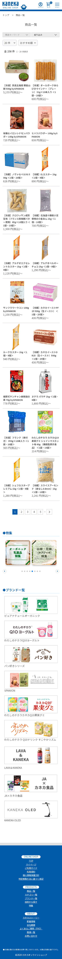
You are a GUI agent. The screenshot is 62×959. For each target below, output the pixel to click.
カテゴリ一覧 (31, 894)
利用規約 (31, 871)
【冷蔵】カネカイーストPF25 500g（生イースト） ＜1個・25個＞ (45, 311)
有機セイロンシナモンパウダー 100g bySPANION (16, 135)
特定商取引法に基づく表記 (31, 878)
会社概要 (31, 925)
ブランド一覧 (31, 898)
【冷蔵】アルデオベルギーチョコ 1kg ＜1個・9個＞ (45, 265)
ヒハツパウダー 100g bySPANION (45, 135)
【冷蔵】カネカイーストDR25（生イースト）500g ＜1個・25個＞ (45, 355)
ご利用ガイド (31, 868)
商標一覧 (31, 932)
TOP (31, 860)
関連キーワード (12, 34)
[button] (5, 570)
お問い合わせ (31, 935)
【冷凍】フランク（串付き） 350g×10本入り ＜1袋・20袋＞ (16, 441)
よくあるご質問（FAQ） (31, 928)
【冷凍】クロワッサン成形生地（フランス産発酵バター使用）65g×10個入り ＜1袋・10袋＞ (16, 220)
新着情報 (31, 921)
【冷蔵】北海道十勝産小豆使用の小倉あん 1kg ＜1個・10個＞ (45, 219)
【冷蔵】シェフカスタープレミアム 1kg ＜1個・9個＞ (16, 489)
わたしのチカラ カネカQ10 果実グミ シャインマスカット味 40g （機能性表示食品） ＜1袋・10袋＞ (45, 442)
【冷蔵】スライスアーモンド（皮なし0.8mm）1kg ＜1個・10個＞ (45, 489)
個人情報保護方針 (31, 875)
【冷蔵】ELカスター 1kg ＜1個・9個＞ (44, 176)
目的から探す (31, 901)
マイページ (31, 864)
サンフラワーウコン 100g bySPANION (16, 309)
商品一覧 (31, 891)
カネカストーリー (31, 917)
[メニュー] (57, 5)
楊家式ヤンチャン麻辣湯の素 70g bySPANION (16, 398)
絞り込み (38, 34)
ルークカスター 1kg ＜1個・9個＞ (15, 353)
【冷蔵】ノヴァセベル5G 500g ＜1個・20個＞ (16, 176)
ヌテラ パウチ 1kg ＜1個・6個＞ (45, 398)
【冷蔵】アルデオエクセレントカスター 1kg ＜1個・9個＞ (16, 266)
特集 (31, 905)
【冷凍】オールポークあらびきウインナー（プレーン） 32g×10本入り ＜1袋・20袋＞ (45, 90)
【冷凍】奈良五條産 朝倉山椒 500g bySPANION (16, 87)
